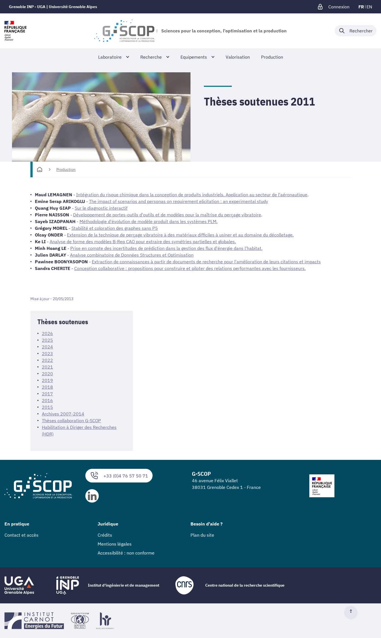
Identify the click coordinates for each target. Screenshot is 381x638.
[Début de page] (353, 612)
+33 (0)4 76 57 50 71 (125, 476)
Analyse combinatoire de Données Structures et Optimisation (132, 255)
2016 (47, 400)
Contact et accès (21, 535)
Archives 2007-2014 (63, 414)
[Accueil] (39, 169)
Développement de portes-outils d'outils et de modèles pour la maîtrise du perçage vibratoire (167, 215)
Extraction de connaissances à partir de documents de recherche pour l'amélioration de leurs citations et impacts (206, 261)
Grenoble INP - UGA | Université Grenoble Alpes (53, 6)
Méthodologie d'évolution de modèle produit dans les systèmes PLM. (148, 221)
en (369, 6)
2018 (47, 387)
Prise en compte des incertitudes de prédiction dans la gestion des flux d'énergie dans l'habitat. (166, 248)
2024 (47, 347)
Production (66, 169)
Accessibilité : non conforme (126, 553)
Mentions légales (115, 544)
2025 (47, 340)
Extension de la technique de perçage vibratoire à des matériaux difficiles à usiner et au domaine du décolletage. (180, 235)
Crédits (105, 535)
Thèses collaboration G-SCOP (71, 420)
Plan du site (202, 535)
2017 (47, 393)
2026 (47, 333)
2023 (47, 353)
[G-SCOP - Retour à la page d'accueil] (124, 31)
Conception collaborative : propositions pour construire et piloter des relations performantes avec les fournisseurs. (190, 268)
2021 (47, 367)
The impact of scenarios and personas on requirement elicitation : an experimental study (178, 201)
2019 (47, 380)
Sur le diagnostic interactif (101, 208)
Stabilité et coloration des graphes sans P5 (114, 228)
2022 (47, 360)
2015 (47, 407)
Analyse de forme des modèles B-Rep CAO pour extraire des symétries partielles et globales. (143, 241)
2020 (47, 373)
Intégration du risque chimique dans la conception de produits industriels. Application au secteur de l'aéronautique (191, 194)
